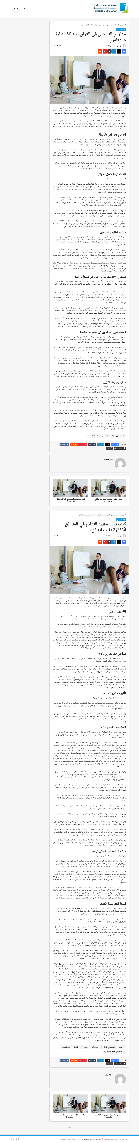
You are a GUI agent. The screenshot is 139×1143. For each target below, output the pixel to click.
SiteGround (64, 1139)
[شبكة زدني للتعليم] (110, 9)
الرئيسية (122, 25)
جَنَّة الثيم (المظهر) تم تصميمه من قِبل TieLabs (88, 1139)
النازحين (104, 435)
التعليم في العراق (117, 435)
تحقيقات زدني (115, 25)
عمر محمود (119, 46)
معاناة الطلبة (93, 435)
